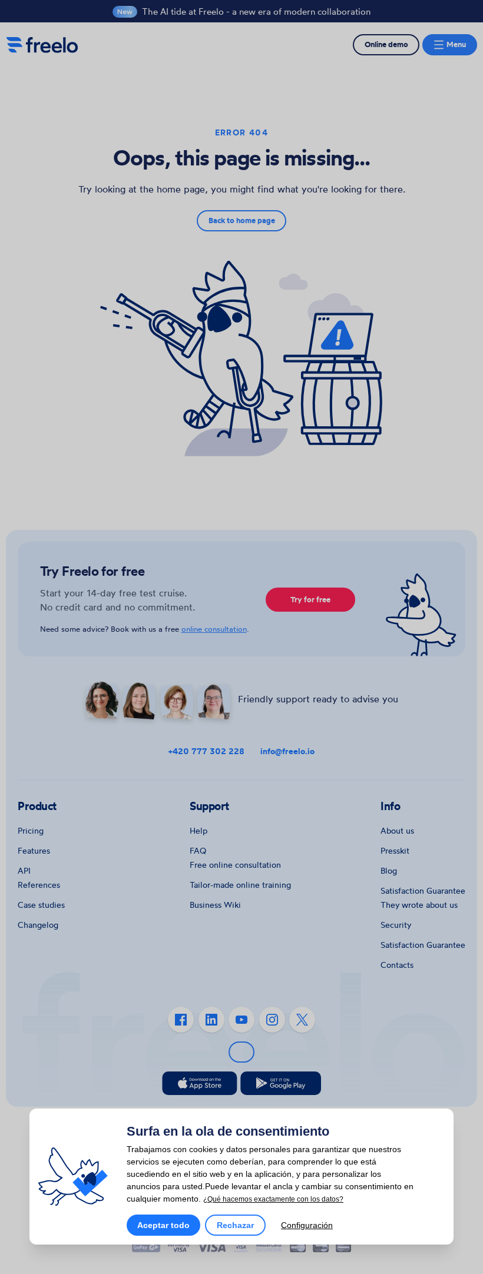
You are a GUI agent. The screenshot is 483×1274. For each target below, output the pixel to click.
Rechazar (235, 1225)
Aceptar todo (163, 1225)
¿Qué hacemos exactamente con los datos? (273, 1199)
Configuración (307, 1225)
